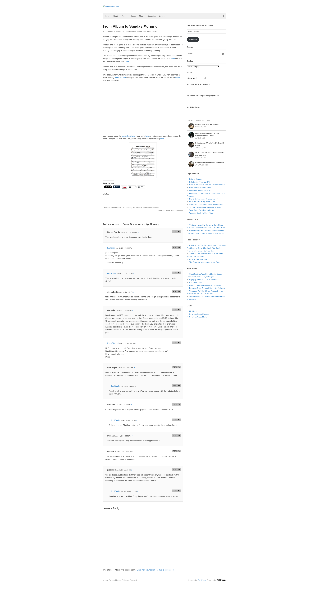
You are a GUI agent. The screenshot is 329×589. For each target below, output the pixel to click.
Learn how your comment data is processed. (155, 569)
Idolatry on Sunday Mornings (200, 190)
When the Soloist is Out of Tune (201, 213)
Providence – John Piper (198, 259)
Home (107, 16)
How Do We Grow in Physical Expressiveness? (207, 184)
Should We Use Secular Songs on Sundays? (206, 204)
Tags (208, 120)
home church (120, 77)
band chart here (128, 135)
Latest (190, 120)
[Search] (223, 54)
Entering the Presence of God (200, 182)
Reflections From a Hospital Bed (207, 124)
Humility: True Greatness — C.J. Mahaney (205, 285)
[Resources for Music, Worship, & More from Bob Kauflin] (111, 6)
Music (141, 16)
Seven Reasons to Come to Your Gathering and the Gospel (207, 134)
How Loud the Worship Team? (200, 187)
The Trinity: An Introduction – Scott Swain (204, 262)
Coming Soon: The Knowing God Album (209, 162)
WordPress (202, 580)
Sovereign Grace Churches (199, 314)
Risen (177, 77)
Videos (154, 31)
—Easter (147, 31)
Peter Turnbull (113, 343)
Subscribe (152, 16)
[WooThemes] (221, 580)
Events (124, 16)
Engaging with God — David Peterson (203, 279)
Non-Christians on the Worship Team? (203, 199)
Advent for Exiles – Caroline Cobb (201, 251)
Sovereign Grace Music (198, 317)
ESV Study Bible (195, 282)
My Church (193, 311)
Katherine (111, 247)
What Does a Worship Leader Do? (201, 210)
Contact (162, 16)
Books (133, 16)
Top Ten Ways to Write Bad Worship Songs (205, 207)
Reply (175, 232)
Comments (200, 120)
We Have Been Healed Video (170, 210)
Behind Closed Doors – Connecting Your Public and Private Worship (131, 207)
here (173, 58)
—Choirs (140, 31)
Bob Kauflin (109, 31)
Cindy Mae (111, 273)
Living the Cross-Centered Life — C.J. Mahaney (207, 288)
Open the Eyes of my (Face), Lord (202, 201)
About (115, 16)
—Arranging (131, 31)
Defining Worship (195, 179)
